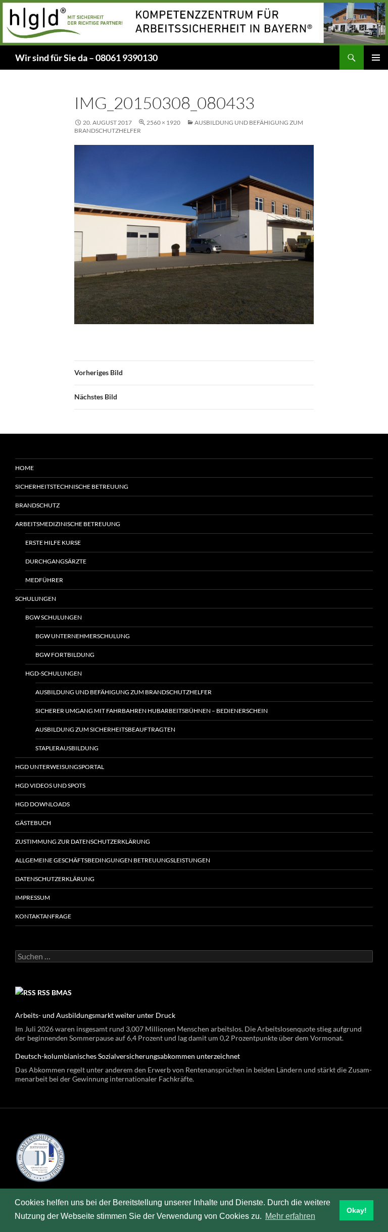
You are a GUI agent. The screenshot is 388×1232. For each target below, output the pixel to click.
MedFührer (44, 580)
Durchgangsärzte (55, 561)
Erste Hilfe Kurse (53, 542)
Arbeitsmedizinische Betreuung (67, 524)
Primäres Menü (376, 57)
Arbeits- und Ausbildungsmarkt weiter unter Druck (95, 1015)
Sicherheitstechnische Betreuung (71, 486)
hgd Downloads (42, 804)
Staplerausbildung (67, 748)
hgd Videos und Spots (50, 785)
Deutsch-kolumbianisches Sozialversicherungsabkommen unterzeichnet (127, 1056)
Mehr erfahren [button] (290, 1216)
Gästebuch (33, 823)
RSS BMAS (54, 992)
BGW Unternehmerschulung (82, 636)
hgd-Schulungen (53, 673)
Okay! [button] (357, 1210)
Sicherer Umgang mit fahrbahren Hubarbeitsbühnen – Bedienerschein (151, 710)
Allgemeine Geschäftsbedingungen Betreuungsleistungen (112, 860)
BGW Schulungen (53, 617)
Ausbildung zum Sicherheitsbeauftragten (105, 729)
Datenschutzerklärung (54, 879)
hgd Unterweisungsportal (59, 767)
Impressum (32, 897)
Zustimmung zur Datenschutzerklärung (82, 841)
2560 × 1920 (163, 122)
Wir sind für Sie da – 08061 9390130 (86, 57)
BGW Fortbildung (64, 654)
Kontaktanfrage (43, 916)
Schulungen (35, 598)
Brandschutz (37, 505)
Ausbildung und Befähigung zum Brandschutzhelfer (123, 692)
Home (24, 468)
